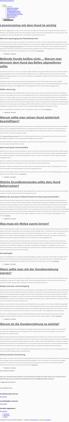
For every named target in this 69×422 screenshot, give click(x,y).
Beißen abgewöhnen (12, 9)
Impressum (6, 414)
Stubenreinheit (3, 296)
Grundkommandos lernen (13, 11)
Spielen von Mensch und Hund (10, 136)
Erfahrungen (6, 18)
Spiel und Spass (11, 17)
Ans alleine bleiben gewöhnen (15, 14)
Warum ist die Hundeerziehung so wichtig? (29, 324)
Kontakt (5, 417)
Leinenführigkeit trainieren (14, 12)
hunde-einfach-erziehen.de (7, 0)
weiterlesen (41, 51)
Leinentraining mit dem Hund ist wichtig (28, 25)
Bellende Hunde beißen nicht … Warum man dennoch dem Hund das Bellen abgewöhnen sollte (31, 62)
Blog (4, 5)
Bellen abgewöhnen (12, 15)
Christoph (13, 54)
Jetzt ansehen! (3, 396)
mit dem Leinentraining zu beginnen (13, 46)
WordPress (48, 420)
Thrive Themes (34, 420)
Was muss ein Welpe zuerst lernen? (24, 224)
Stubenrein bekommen (13, 8)
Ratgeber (7, 54)
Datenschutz (6, 415)
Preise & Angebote (8, 20)
